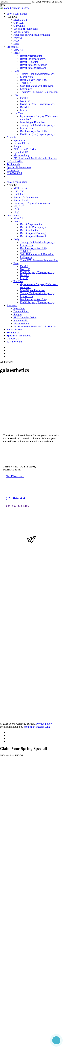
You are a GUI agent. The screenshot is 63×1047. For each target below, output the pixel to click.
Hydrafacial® (20, 320)
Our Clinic (19, 194)
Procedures (12, 215)
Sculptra (17, 314)
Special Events (21, 200)
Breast (16, 221)
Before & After (15, 329)
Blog (16, 212)
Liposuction (26, 245)
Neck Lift (25, 269)
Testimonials (13, 332)
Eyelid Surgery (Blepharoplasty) (37, 272)
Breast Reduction (29, 230)
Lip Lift (24, 278)
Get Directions (15, 476)
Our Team (18, 191)
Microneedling (21, 323)
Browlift (24, 275)
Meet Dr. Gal (20, 188)
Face (15, 263)
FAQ (16, 209)
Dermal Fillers (21, 311)
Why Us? (18, 206)
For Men (18, 281)
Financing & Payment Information (31, 203)
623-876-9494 (14, 341)
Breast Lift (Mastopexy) (33, 227)
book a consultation (17, 182)
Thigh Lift (25, 251)
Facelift (24, 266)
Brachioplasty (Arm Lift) (33, 248)
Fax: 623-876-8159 (17, 505)
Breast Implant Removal (33, 236)
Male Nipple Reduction (32, 290)
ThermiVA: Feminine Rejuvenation (39, 260)
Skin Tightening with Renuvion (37, 254)
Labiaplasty (26, 257)
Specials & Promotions (25, 197)
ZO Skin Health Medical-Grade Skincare (35, 326)
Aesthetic (12, 305)
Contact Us (13, 338)
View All (18, 218)
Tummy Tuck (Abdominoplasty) (37, 242)
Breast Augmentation (31, 224)
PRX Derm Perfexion (24, 317)
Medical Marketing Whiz (37, 726)
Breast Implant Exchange (33, 233)
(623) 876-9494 (15, 498)
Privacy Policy (44, 723)
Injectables (19, 308)
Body (16, 239)
